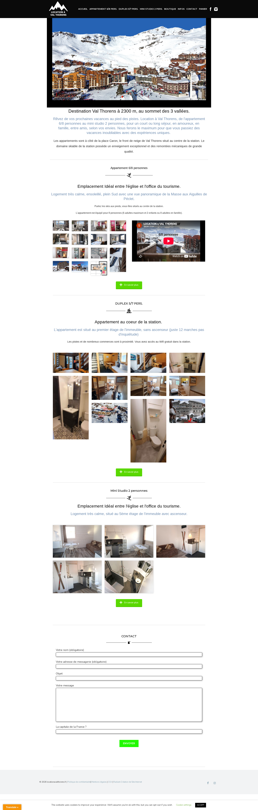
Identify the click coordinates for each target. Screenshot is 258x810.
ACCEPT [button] (200, 805)
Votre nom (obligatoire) (70, 650)
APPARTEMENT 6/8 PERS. (103, 9)
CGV (110, 782)
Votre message (65, 685)
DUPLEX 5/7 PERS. (128, 9)
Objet (59, 673)
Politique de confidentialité (79, 782)
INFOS (181, 9)
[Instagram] (214, 783)
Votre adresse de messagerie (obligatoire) (81, 662)
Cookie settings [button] (183, 804)
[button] (129, 284)
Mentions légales (99, 782)
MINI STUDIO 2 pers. (151, 9)
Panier (203, 9)
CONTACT (191, 9)
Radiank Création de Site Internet (127, 782)
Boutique (170, 9)
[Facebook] (208, 783)
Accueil (83, 9)
